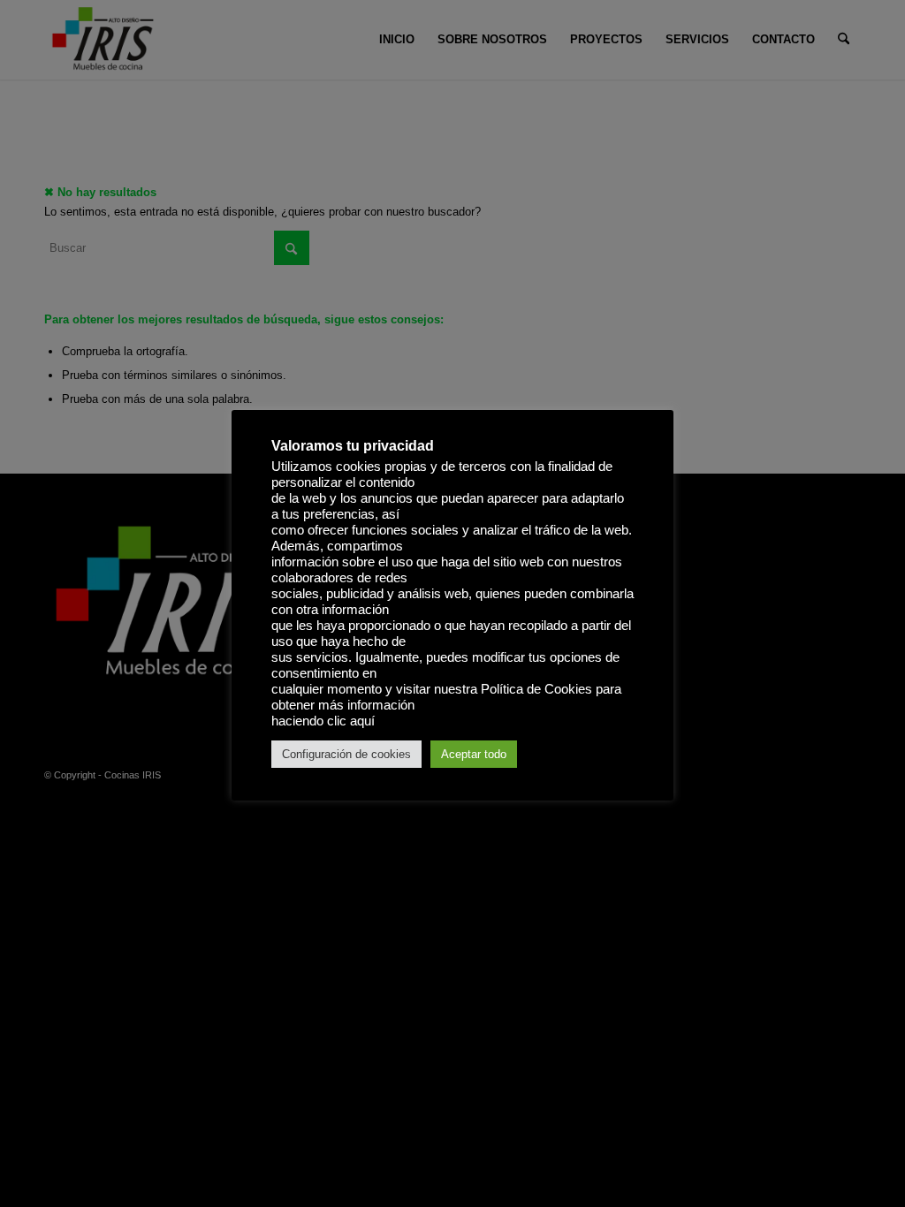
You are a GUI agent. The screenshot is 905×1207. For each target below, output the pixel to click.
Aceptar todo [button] (473, 754)
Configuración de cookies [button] (346, 754)
